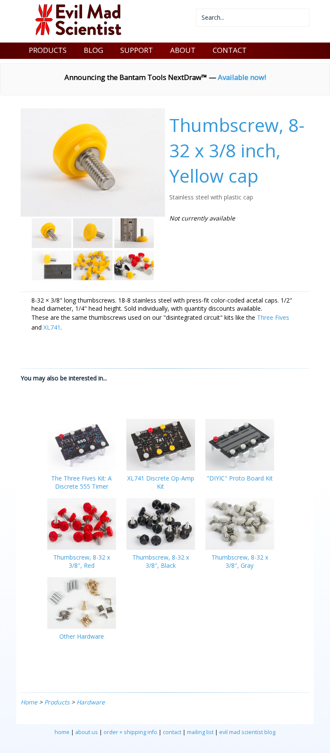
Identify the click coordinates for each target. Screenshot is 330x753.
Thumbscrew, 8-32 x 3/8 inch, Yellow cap (237, 150)
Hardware (90, 702)
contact (172, 732)
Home (29, 702)
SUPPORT (136, 50)
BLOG (93, 50)
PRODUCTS (48, 50)
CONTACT (230, 50)
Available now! (242, 77)
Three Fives (273, 317)
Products (57, 702)
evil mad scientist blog (247, 732)
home (62, 732)
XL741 (52, 327)
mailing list (200, 732)
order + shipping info (130, 732)
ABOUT (183, 50)
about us (86, 732)
